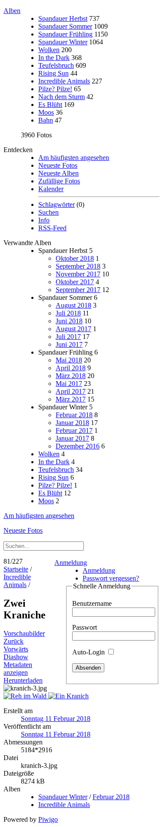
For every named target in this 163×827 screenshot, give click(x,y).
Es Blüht (50, 104)
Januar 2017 (72, 438)
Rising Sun (53, 73)
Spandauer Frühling (65, 34)
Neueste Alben (58, 173)
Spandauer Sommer (65, 26)
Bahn (45, 120)
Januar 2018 (72, 422)
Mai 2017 (69, 383)
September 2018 (78, 266)
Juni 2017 (69, 344)
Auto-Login (89, 652)
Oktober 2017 (75, 282)
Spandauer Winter (62, 42)
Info (44, 220)
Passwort (84, 627)
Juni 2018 (69, 321)
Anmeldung (70, 562)
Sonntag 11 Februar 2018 (55, 718)
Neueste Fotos (57, 165)
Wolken (49, 49)
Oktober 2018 (75, 258)
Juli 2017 (68, 336)
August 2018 (73, 305)
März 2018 (71, 375)
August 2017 (73, 328)
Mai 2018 (69, 360)
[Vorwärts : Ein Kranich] (68, 696)
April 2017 (71, 391)
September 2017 (78, 289)
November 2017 (78, 274)
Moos (46, 112)
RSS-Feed (52, 228)
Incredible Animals (64, 81)
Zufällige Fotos (59, 181)
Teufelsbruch (56, 65)
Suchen (48, 212)
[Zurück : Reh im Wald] (25, 696)
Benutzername (92, 603)
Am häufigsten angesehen (73, 157)
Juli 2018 (68, 313)
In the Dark (54, 57)
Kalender (50, 189)
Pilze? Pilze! (55, 89)
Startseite (15, 569)
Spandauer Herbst (62, 18)
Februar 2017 (74, 430)
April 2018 (71, 368)
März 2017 (71, 399)
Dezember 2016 (78, 446)
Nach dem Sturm (61, 96)
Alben (11, 10)
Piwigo (48, 819)
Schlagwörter (56, 204)
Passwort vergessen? (111, 578)
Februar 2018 (74, 414)
